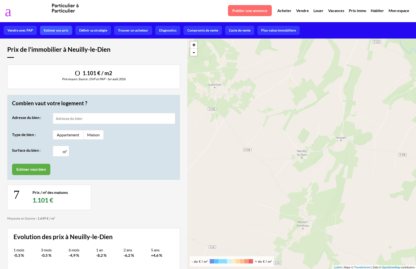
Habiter (377, 10)
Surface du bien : (26, 150)
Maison (93, 134)
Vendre (302, 10)
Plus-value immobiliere (278, 30)
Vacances (336, 10)
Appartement (68, 134)
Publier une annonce (249, 10)
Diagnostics (167, 30)
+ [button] (193, 45)
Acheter (284, 10)
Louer (318, 10)
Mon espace (399, 10)
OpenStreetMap (391, 267)
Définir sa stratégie (93, 30)
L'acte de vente (239, 30)
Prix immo (357, 10)
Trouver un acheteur (133, 30)
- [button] (193, 52)
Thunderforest (362, 267)
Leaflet (338, 267)
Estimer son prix (56, 30)
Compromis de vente (202, 30)
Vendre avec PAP (20, 30)
